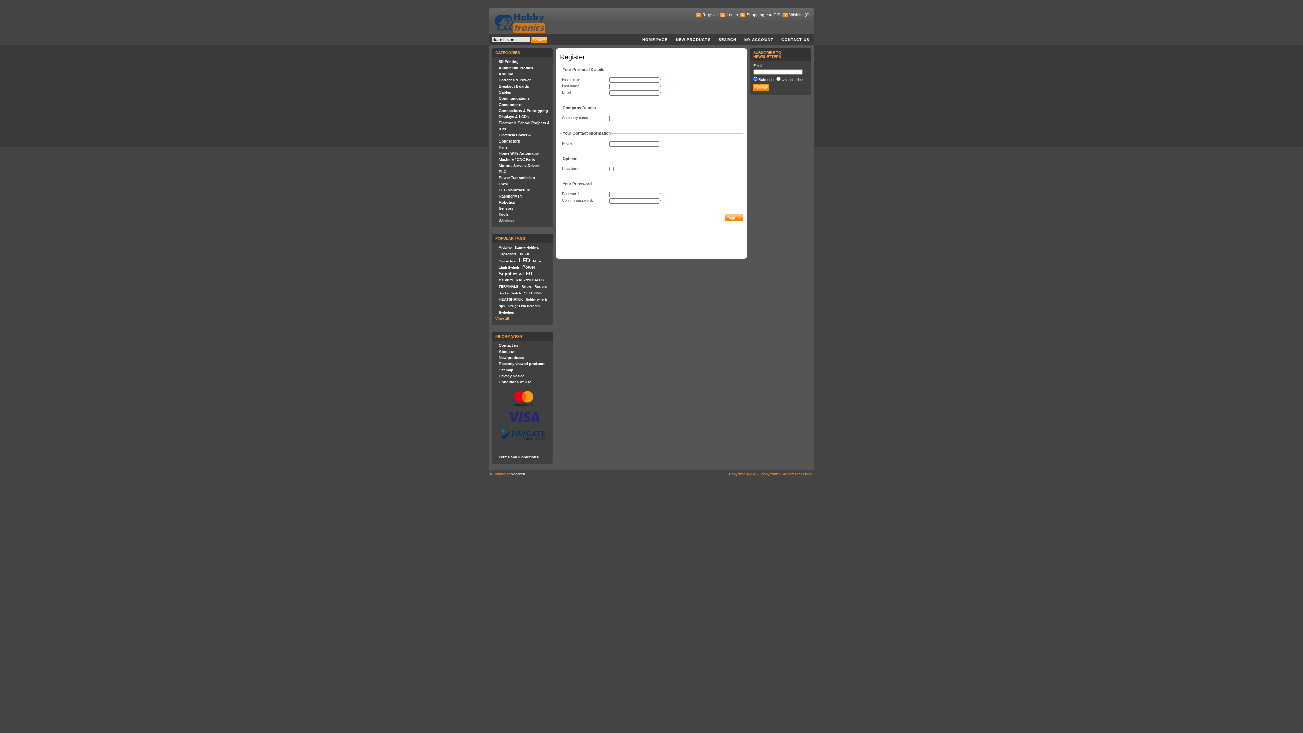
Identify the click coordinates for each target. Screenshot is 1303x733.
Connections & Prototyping (523, 111)
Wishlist (796, 15)
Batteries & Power (515, 80)
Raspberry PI (510, 196)
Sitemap (506, 370)
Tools (504, 214)
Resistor (541, 286)
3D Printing (509, 62)
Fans (503, 147)
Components (510, 104)
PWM (503, 184)
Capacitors (508, 254)
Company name (575, 118)
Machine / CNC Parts (517, 159)
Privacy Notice (511, 376)
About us (507, 352)
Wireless (506, 221)
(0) (807, 15)
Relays (527, 286)
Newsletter (571, 169)
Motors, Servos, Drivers (519, 166)
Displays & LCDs (514, 117)
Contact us (795, 40)
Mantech (518, 474)
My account (758, 40)
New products (693, 40)
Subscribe (767, 80)
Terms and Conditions (519, 457)
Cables (505, 92)
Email (566, 92)
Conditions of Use (515, 382)
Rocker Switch (510, 293)
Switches (506, 312)
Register (710, 15)
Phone (567, 143)
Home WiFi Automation (520, 153)
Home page (655, 40)
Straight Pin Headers (524, 306)
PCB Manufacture (514, 190)
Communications (514, 98)
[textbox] (511, 39)
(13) (777, 15)
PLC (502, 172)
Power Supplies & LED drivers (517, 273)
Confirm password (577, 200)
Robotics (507, 202)
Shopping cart (759, 15)
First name (571, 79)
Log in (732, 15)
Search (727, 40)
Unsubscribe (792, 80)
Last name (570, 86)
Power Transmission (517, 178)
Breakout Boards (514, 86)
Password (570, 194)
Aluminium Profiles (516, 68)
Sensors (506, 208)
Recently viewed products (522, 364)
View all (502, 319)
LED (524, 260)
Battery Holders (527, 247)
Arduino (506, 74)
